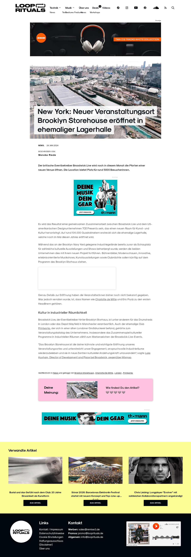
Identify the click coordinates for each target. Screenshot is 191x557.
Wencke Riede (47, 154)
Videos (106, 7)
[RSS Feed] (165, 7)
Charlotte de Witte (106, 299)
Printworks (44, 328)
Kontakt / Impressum (51, 529)
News (52, 12)
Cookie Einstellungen (51, 536)
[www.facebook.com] (145, 8)
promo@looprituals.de (90, 533)
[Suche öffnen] (173, 8)
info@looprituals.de (92, 536)
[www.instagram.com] (127, 8)
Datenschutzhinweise (51, 533)
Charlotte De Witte (104, 373)
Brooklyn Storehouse (84, 373)
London (118, 373)
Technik (54, 7)
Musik (68, 7)
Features (69, 12)
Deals (95, 7)
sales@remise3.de (89, 529)
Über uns (84, 7)
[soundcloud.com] (156, 8)
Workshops (95, 12)
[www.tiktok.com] (118, 7)
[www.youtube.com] (136, 8)
